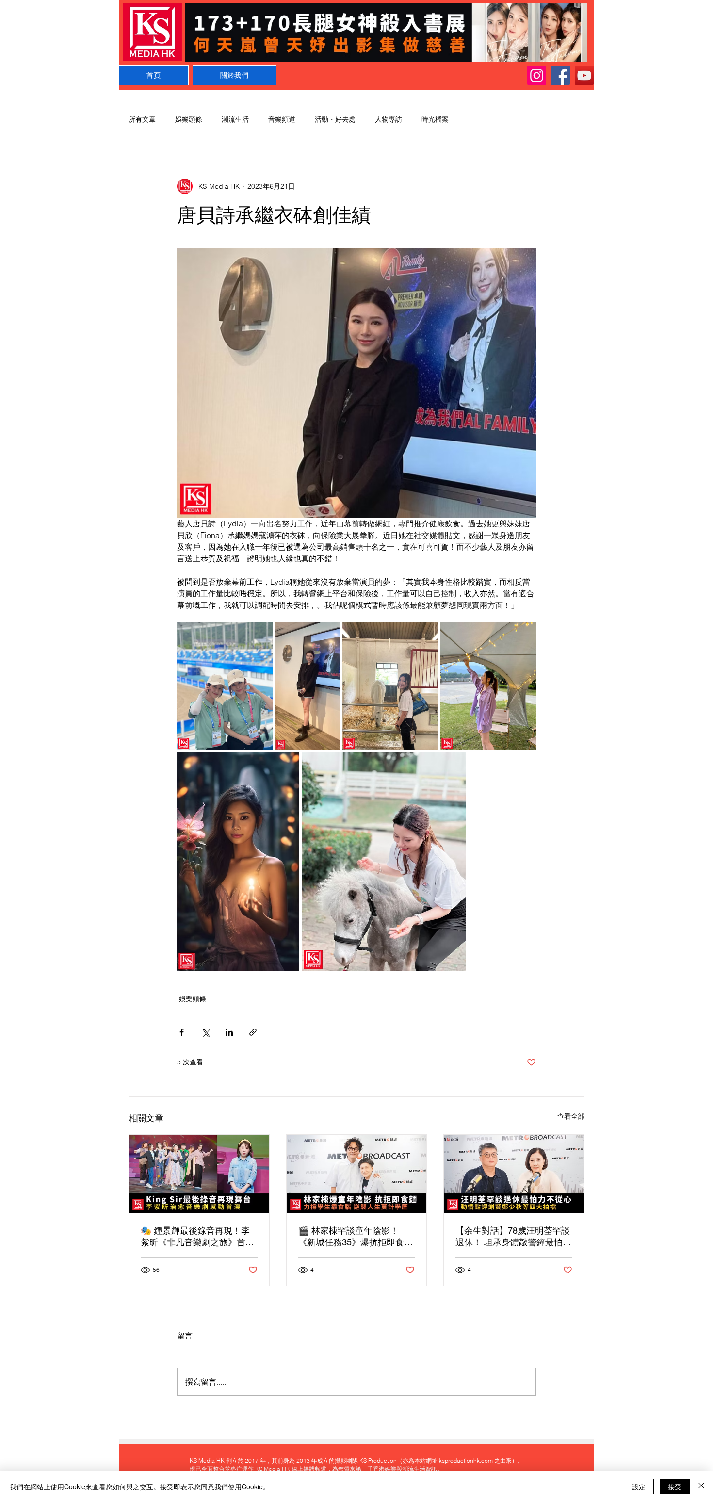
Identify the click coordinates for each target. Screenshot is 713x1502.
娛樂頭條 (188, 119)
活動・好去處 (335, 119)
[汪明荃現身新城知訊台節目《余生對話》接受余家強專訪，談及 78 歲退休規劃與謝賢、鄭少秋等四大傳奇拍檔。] (514, 1174)
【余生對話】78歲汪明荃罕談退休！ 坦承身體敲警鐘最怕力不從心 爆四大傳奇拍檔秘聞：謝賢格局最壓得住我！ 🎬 (513, 1236)
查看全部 (570, 1116)
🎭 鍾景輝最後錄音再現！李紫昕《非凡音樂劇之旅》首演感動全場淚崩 (197, 1236)
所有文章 (142, 119)
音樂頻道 (281, 119)
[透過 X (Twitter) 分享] (205, 1032)
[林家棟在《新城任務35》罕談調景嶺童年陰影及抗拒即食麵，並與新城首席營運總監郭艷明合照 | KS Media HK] (357, 1174)
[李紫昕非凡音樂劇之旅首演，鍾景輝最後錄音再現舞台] (199, 1174)
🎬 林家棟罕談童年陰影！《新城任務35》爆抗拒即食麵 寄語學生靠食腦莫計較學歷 (355, 1236)
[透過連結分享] (253, 1032)
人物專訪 (388, 119)
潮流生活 (235, 119)
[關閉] (701, 1486)
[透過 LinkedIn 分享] (229, 1032)
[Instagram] (536, 75)
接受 (674, 1486)
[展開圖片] (225, 686)
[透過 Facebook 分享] (181, 1032)
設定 (639, 1486)
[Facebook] (560, 75)
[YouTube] (584, 75)
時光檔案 (435, 119)
